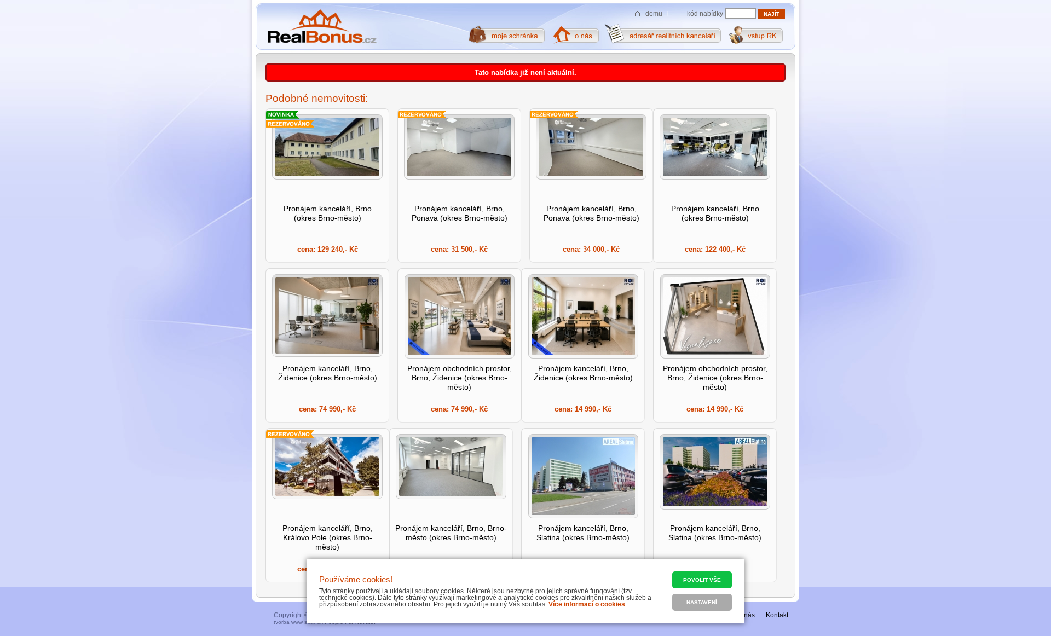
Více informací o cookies (586, 604)
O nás (746, 615)
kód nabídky (705, 13)
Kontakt (777, 615)
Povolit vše (702, 580)
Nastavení (701, 602)
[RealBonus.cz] (321, 27)
